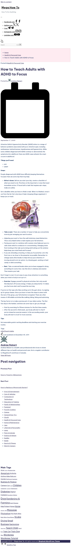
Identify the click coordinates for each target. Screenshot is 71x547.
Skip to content (6, 2)
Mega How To (10, 7)
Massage (12, 510)
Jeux (5, 425)
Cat (8, 486)
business (14, 479)
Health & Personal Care (15, 63)
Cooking (8, 488)
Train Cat (7, 531)
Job (6, 510)
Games (6, 412)
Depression (14, 488)
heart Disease (14, 503)
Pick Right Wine (16, 513)
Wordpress (9, 535)
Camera (4, 486)
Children (17, 485)
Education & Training (11, 402)
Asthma (3, 476)
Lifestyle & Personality (12, 428)
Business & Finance (8, 482)
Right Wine (4, 517)
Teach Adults (9, 331)
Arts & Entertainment (11, 392)
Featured (7, 407)
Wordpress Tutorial (9, 538)
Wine (2, 535)
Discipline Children (12, 495)
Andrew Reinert (9, 345)
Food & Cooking (10, 410)
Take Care (3, 528)
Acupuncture (11, 470)
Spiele (6, 441)
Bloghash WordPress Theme (49, 541)
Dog (3, 498)
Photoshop (5, 513)
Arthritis (13, 473)
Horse (17, 506)
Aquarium (5, 473)
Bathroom (9, 479)
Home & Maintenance (11, 423)
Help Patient (5, 506)
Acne (2, 470)
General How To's (10, 415)
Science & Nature (10, 436)
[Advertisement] (11, 457)
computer (3, 488)
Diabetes (5, 491)
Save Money (10, 517)
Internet (2, 510)
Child (11, 485)
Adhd (3, 331)
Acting (6, 470)
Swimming (14, 524)
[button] (17, 45)
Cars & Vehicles (9, 394)
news (6, 430)
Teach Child (12, 528)
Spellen (6, 438)
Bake (8, 476)
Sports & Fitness (10, 443)
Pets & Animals (9, 433)
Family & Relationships (12, 405)
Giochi (6, 417)
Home (12, 506)
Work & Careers (9, 446)
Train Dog (15, 531)
